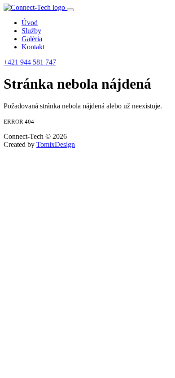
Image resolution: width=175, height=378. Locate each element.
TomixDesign (55, 144)
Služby (31, 30)
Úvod (30, 22)
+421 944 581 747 (30, 62)
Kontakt (33, 47)
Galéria (32, 39)
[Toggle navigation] (70, 10)
